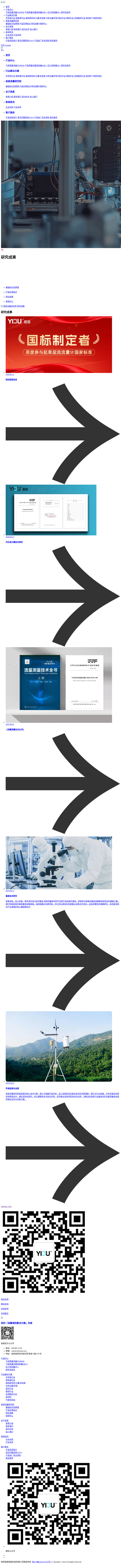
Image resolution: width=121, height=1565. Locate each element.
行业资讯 (17, 35)
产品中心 (9, 10)
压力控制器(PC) (54, 12)
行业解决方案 (11, 15)
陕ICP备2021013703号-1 (42, 1562)
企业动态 (9, 35)
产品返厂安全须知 (41, 41)
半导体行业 (10, 18)
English (8, 45)
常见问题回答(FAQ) (25, 41)
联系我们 (17, 29)
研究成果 (35, 24)
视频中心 (43, 24)
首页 (7, 7)
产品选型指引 (11, 41)
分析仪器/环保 (52, 18)
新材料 (89, 18)
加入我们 (33, 29)
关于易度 (9, 27)
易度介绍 (9, 29)
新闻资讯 (9, 32)
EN (2, 50)
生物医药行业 (80, 18)
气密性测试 (97, 18)
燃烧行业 (70, 18)
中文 (3, 45)
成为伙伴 (25, 29)
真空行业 (62, 18)
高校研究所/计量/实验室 (35, 18)
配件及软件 (66, 12)
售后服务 (53, 41)
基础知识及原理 (12, 24)
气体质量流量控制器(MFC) (36, 12)
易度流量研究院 (12, 21)
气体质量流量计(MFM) (15, 12)
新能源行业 (20, 18)
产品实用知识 (25, 24)
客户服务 (9, 38)
